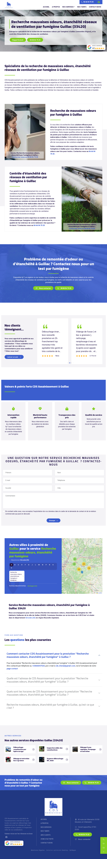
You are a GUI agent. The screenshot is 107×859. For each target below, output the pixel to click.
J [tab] (32, 565)
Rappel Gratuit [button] (17, 39)
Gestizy (65, 850)
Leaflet (100, 593)
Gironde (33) (30, 618)
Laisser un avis (12, 356)
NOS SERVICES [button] (68, 7)
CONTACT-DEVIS (95, 7)
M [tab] (39, 565)
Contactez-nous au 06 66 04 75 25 (25, 157)
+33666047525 (38, 666)
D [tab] (21, 565)
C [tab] (18, 565)
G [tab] (28, 565)
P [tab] (46, 565)
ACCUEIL (46, 7)
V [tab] (11, 568)
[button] (89, 568)
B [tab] (14, 565)
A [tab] (11, 565)
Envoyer (52, 520)
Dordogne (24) (32, 586)
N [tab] (42, 565)
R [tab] (49, 565)
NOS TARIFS (81, 7)
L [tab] (35, 565)
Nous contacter (45, 288)
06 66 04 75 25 (88, 2)
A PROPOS (56, 7)
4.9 (93, 48)
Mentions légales (38, 850)
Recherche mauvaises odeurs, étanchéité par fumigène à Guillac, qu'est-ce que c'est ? (50, 706)
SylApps (73, 850)
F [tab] (25, 565)
